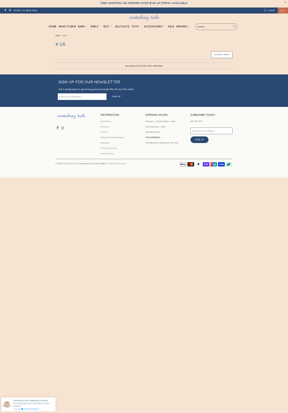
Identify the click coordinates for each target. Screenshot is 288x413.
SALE (171, 26)
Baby (82, 26)
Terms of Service (108, 148)
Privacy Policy (107, 153)
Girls (95, 26)
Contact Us (105, 121)
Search (104, 132)
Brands (182, 26)
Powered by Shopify (116, 163)
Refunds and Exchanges (112, 137)
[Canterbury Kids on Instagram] (10, 10)
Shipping (104, 142)
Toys (136, 26)
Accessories (154, 26)
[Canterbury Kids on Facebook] (5, 10)
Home (53, 26)
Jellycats (122, 26)
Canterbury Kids (70, 163)
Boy (107, 26)
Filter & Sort (221, 54)
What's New (67, 26)
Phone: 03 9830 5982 (25, 10)
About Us (104, 126)
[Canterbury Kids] (144, 18)
